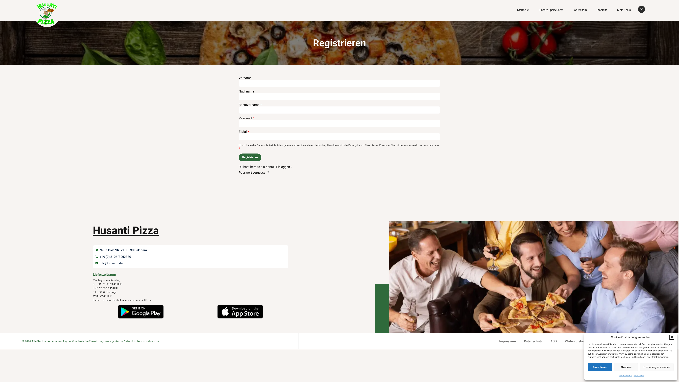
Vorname (245, 78)
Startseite (523, 10)
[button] (672, 337)
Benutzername (250, 104)
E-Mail (244, 131)
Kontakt (602, 10)
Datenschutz (625, 375)
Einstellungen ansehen (656, 367)
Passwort (246, 118)
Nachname (246, 91)
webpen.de (152, 341)
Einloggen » (284, 167)
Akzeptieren (600, 367)
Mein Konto (624, 10)
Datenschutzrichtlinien (270, 145)
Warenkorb (580, 10)
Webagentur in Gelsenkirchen (123, 341)
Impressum (639, 375)
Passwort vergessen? (254, 172)
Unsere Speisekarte (551, 10)
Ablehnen (625, 367)
